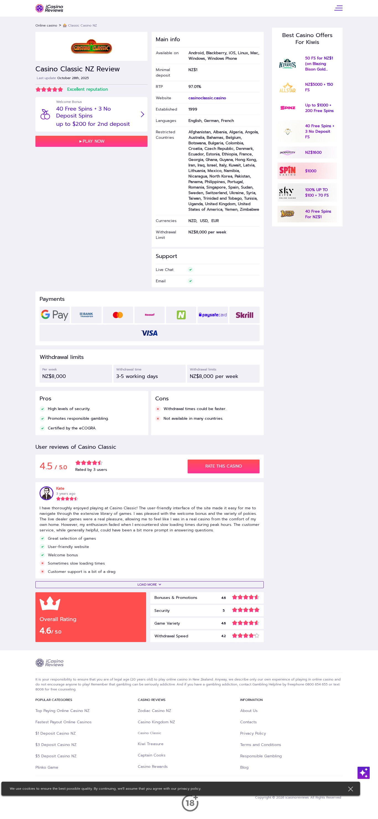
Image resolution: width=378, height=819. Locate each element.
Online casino (46, 25)
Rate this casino (223, 466)
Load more (147, 584)
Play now (94, 141)
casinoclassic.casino (207, 98)
